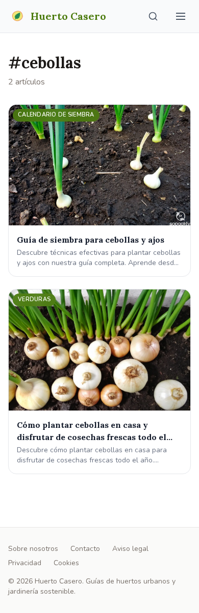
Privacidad (24, 563)
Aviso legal (130, 548)
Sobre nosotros (33, 548)
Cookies (66, 563)
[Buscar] (153, 16)
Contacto (85, 548)
